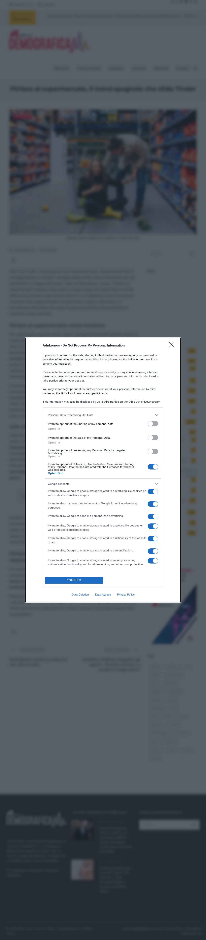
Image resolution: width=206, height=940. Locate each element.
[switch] (153, 423)
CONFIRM (74, 580)
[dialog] (103, 470)
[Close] (172, 346)
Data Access (103, 594)
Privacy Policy (126, 594)
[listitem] (103, 415)
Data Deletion (80, 594)
